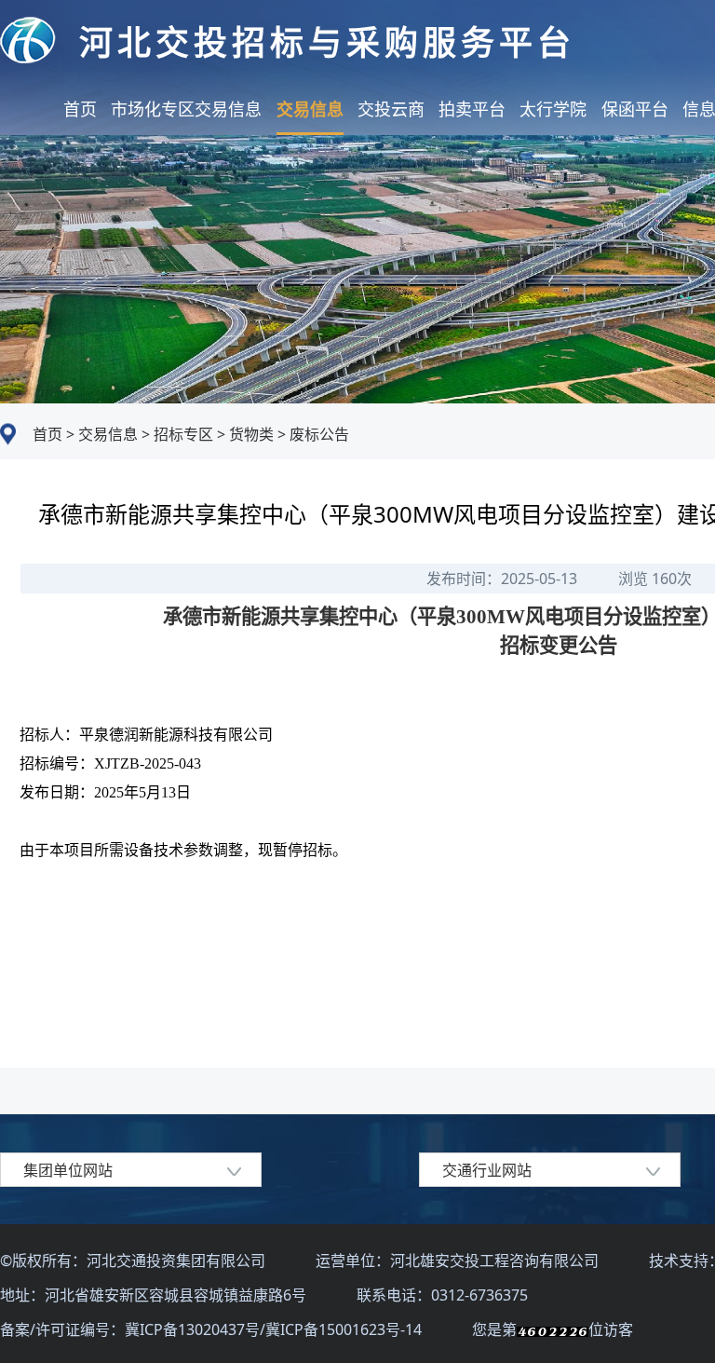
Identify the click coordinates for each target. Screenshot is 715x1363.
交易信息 (310, 109)
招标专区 (181, 434)
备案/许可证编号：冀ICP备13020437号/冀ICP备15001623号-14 (212, 1329)
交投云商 (391, 109)
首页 (80, 109)
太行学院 (553, 109)
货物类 (249, 434)
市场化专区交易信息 (186, 109)
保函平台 (634, 109)
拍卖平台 (472, 109)
